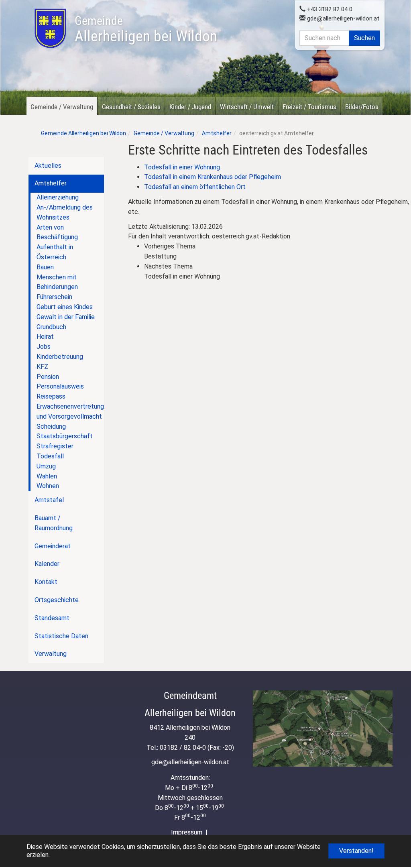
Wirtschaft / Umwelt (247, 107)
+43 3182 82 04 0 (328, 9)
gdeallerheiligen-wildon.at (342, 18)
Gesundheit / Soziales (131, 107)
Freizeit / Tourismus (309, 107)
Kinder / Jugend (190, 107)
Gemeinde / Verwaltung (62, 107)
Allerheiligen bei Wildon (146, 29)
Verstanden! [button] (356, 851)
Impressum (186, 832)
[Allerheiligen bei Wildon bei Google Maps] (323, 728)
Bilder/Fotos (361, 107)
